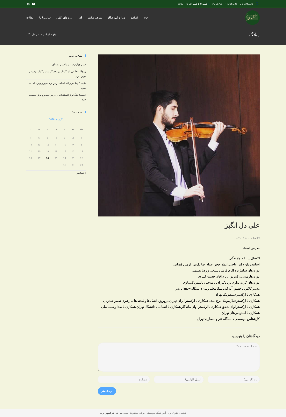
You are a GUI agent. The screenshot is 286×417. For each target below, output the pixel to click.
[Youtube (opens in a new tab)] (33, 4)
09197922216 (247, 3)
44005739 (217, 3)
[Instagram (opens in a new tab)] (28, 4)
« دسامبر (81, 172)
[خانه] (54, 34)
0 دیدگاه (240, 238)
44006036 (231, 3)
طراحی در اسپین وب (111, 412)
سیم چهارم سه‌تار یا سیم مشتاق (69, 64)
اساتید (253, 238)
